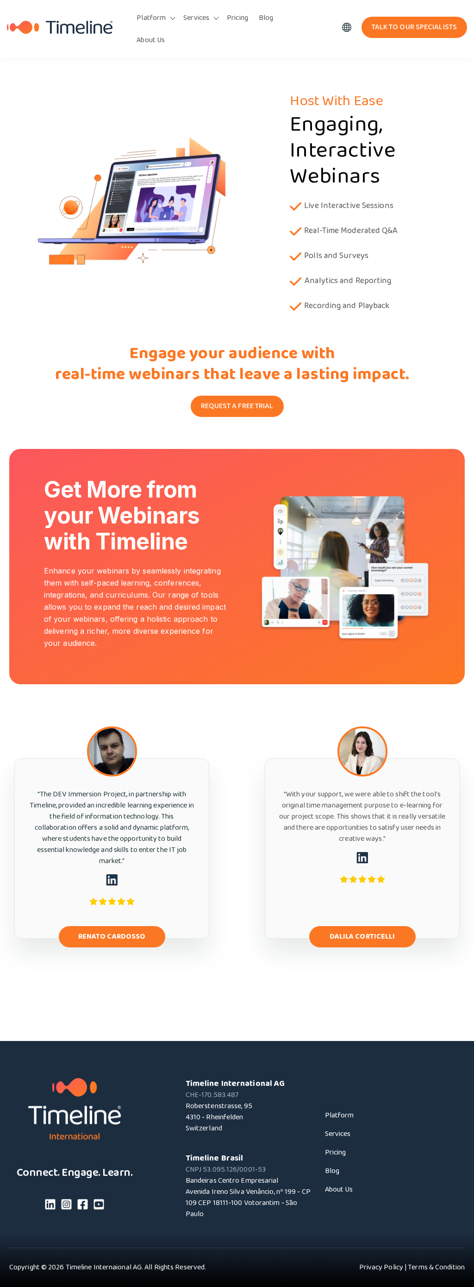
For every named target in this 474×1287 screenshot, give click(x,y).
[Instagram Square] (66, 1206)
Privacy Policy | (383, 1267)
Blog (266, 18)
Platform (151, 18)
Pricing (237, 18)
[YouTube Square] (99, 1206)
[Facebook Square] (82, 1206)
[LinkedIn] (50, 1206)
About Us (151, 40)
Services (196, 18)
